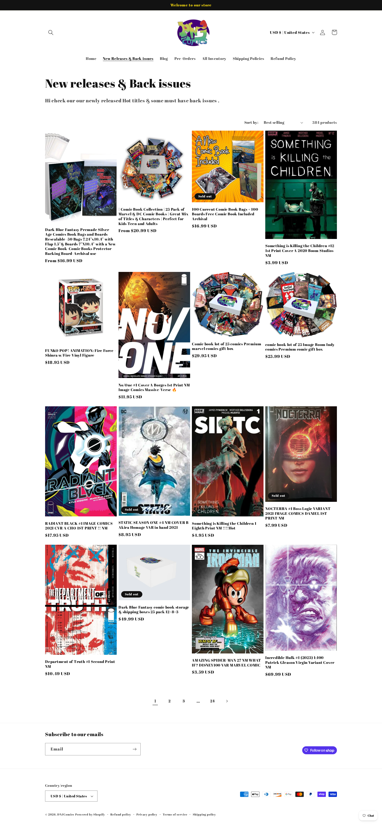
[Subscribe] (134, 749)
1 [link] (155, 701)
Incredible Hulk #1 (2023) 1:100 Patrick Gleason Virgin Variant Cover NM (299, 662)
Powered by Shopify (90, 814)
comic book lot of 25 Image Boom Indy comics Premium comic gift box (300, 347)
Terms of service (175, 814)
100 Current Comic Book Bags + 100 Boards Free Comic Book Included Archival (225, 214)
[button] (51, 32)
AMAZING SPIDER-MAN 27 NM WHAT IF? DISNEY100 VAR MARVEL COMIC (226, 662)
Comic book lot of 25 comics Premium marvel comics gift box (226, 346)
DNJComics (65, 814)
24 (212, 700)
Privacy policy (146, 814)
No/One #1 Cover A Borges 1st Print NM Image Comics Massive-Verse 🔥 (154, 387)
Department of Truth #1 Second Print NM (80, 664)
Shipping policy (204, 814)
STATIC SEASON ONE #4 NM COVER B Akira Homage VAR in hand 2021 (153, 525)
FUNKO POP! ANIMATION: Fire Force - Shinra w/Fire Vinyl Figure (80, 353)
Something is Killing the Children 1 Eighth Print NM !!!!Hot (224, 526)
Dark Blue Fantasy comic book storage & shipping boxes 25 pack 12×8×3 (153, 609)
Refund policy (120, 814)
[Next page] (227, 701)
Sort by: (251, 122)
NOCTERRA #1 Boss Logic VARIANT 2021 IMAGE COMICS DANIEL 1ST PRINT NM (297, 513)
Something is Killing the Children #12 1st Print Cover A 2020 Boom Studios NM (299, 250)
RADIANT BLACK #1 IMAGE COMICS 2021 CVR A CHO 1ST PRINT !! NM (79, 526)
